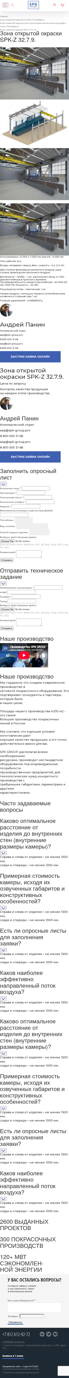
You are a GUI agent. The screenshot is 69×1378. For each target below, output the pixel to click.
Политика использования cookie (20, 1369)
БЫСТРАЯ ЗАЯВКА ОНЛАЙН (30, 356)
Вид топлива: (7, 526)
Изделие (5, 506)
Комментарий (7, 552)
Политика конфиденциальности (20, 1372)
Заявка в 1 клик (12, 1355)
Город (3, 601)
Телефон (5, 596)
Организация (8, 492)
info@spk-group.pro (13, 1342)
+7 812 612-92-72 (16, 1334)
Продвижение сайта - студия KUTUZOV (20, 1366)
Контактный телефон (12, 501)
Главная (4, 16)
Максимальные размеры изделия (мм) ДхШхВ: (26, 510)
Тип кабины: (7, 520)
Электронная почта (11, 497)
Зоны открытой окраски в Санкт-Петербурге (22, 20)
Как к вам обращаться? (22, 1300)
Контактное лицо (10, 488)
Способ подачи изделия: (14, 532)
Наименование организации (16, 587)
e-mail (3, 592)
